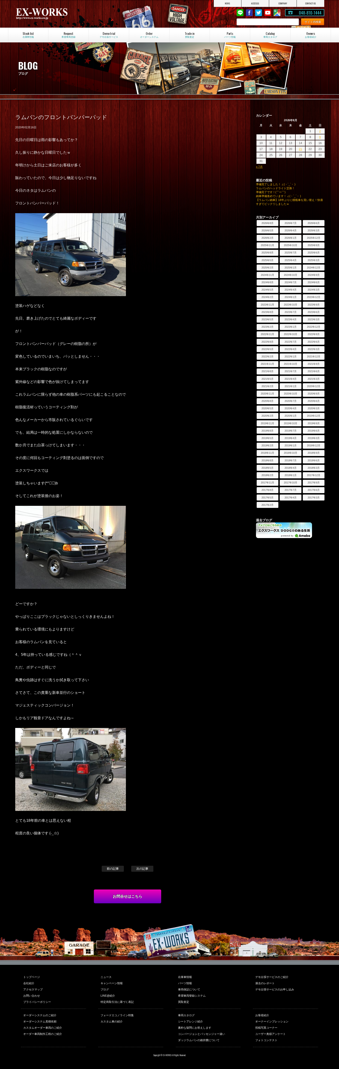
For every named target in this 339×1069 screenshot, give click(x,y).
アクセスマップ (33, 989)
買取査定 (183, 1002)
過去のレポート (265, 983)
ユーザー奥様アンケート (270, 1034)
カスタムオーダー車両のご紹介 (42, 1027)
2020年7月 (291, 401)
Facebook (249, 12)
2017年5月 (268, 497)
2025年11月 (267, 245)
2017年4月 (291, 497)
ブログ (105, 989)
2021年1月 (291, 386)
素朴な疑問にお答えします (194, 1027)
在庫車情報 (185, 977)
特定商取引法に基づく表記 (117, 1002)
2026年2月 (268, 237)
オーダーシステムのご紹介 (39, 1015)
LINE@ (240, 12)
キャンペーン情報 (112, 983)
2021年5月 (268, 378)
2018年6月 (314, 460)
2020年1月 (291, 415)
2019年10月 (290, 423)
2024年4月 (291, 289)
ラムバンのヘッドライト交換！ (275, 188)
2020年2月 (268, 415)
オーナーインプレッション (271, 1021)
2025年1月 (291, 267)
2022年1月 (291, 356)
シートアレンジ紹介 (190, 1021)
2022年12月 (313, 326)
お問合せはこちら (127, 896)
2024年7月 (291, 282)
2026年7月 (291, 223)
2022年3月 (314, 349)
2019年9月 (314, 423)
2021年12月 (313, 356)
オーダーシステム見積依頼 (39, 1021)
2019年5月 (268, 438)
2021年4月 (291, 378)
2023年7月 (291, 312)
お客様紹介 (262, 1015)
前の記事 (113, 868)
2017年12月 (313, 475)
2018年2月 (268, 475)
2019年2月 (268, 445)
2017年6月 (314, 490)
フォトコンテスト (266, 1040)
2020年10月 (290, 393)
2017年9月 (314, 482)
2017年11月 (267, 482)
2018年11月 (267, 452)
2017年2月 (268, 505)
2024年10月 (290, 275)
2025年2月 (268, 267)
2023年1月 (291, 326)
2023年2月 (268, 326)
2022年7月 (291, 341)
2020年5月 (268, 408)
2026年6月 (314, 223)
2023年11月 (267, 304)
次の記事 (142, 868)
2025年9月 (314, 245)
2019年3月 (314, 438)
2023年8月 (268, 312)
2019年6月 (314, 430)
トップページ (31, 977)
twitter (258, 12)
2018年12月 (313, 445)
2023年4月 (291, 319)
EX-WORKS (61, 14)
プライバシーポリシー (37, 1002)
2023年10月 (290, 304)
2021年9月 (314, 363)
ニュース (106, 977)
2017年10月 (290, 482)
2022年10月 (290, 334)
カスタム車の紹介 (112, 1021)
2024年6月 (314, 282)
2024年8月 (268, 282)
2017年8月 (268, 490)
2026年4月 (291, 230)
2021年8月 (268, 371)
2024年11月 (267, 275)
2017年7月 (291, 490)
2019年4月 (291, 438)
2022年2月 (268, 356)
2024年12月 (313, 267)
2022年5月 (268, 349)
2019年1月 (291, 445)
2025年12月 (313, 237)
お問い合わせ (31, 995)
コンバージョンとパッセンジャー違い (201, 1034)
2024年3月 (314, 289)
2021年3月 (314, 378)
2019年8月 (268, 430)
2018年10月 (290, 452)
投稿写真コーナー (266, 1027)
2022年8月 (268, 341)
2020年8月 (268, 401)
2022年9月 (314, 334)
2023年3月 (314, 319)
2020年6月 (314, 401)
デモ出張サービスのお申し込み (274, 989)
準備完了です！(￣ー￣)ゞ (272, 192)
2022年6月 (314, 341)
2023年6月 (314, 312)
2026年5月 (268, 230)
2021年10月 (290, 363)
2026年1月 (291, 237)
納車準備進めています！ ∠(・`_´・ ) (278, 196)
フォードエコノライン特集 (117, 1015)
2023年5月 (268, 319)
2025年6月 (314, 252)
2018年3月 (314, 467)
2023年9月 (314, 304)
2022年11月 (267, 334)
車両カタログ (186, 1015)
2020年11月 (267, 393)
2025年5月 (268, 260)
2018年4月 (291, 467)
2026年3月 (314, 230)
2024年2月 (268, 297)
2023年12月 (313, 297)
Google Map (277, 12)
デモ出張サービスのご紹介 (271, 977)
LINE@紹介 (108, 995)
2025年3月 (314, 260)
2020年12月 (313, 386)
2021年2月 (268, 386)
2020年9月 (314, 393)
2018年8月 (268, 460)
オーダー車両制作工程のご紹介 (42, 1034)
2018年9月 (314, 452)
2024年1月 (291, 297)
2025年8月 (268, 252)
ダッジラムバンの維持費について (199, 1040)
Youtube (267, 12)
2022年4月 (291, 349)
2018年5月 (268, 467)
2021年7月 (291, 371)
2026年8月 (268, 223)
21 (300, 149)
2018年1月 (291, 475)
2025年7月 (291, 252)
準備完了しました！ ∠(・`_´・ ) (275, 184)
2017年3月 (314, 497)
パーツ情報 (185, 983)
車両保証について (189, 989)
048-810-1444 (310, 13)
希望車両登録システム (192, 995)
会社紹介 (28, 983)
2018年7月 (291, 460)
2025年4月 (291, 260)
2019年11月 (267, 423)
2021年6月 (314, 371)
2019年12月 (313, 415)
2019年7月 (291, 430)
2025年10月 (290, 245)
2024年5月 (268, 289)
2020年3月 (314, 408)
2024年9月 (314, 275)
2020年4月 (291, 408)
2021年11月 (267, 363)
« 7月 (259, 166)
